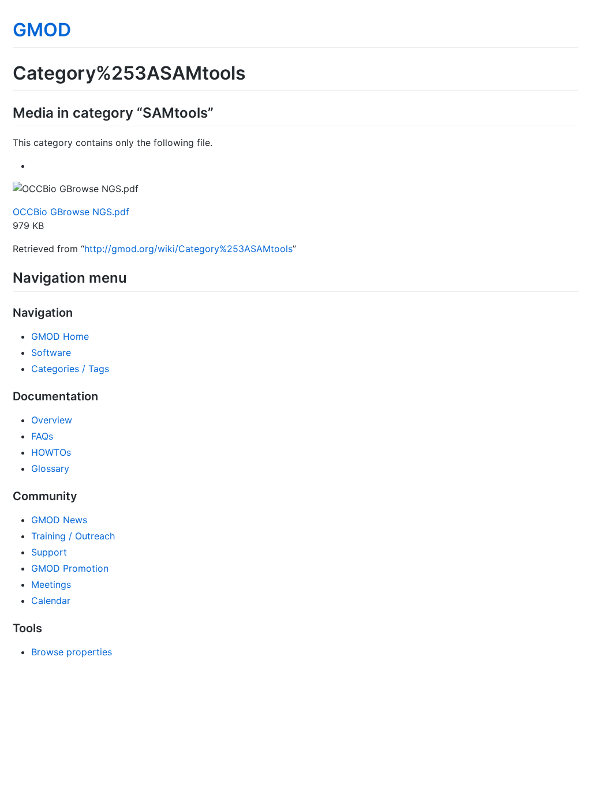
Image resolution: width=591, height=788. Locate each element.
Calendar (50, 600)
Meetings (51, 584)
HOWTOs (51, 452)
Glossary (50, 468)
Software (51, 352)
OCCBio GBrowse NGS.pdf (71, 211)
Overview (51, 420)
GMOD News (59, 520)
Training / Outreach (73, 536)
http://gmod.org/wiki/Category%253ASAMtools (188, 248)
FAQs (42, 436)
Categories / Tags (70, 368)
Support (49, 552)
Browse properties (71, 652)
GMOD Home (60, 336)
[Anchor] (220, 111)
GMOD (42, 29)
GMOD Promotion (70, 568)
